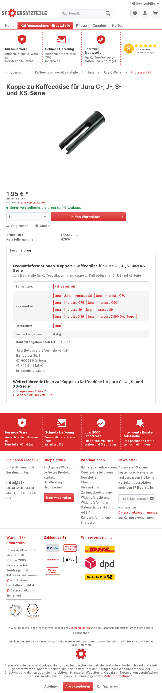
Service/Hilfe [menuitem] (145, 3)
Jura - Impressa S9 (99, 309)
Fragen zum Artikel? (31, 391)
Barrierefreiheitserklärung (98, 467)
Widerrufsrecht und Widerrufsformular (95, 500)
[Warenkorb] (155, 13)
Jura (57, 295)
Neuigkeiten (53, 487)
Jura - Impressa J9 (68, 309)
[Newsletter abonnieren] (151, 498)
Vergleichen (19, 225)
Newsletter (89, 477)
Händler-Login (54, 482)
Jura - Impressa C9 (78, 295)
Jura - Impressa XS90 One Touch (111, 316)
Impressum (89, 522)
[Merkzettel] (134, 13)
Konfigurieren (107, 686)
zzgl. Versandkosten (33, 202)
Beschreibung (20, 250)
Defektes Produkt (57, 472)
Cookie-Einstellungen (97, 472)
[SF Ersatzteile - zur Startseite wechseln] (24, 14)
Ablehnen (51, 686)
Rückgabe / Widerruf (59, 467)
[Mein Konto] (145, 13)
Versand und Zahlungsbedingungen (97, 490)
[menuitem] (86, 13)
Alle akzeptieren (77, 686)
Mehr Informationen (118, 676)
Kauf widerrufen (58, 497)
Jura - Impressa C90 (102, 302)
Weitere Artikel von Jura (34, 395)
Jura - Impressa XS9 (69, 316)
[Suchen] (108, 13)
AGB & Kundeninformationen (96, 515)
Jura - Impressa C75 (69, 302)
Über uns (87, 482)
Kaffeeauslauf (64, 286)
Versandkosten (80, 627)
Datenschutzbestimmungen (138, 512)
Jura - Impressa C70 (110, 295)
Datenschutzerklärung (97, 507)
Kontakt (49, 477)
